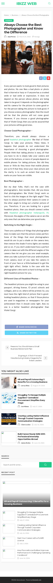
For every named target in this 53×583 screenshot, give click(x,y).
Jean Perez (11, 37)
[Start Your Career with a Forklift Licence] (9, 541)
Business (8, 20)
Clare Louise (25, 425)
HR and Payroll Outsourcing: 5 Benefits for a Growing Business (32, 380)
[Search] (49, 3)
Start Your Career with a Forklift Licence (30, 539)
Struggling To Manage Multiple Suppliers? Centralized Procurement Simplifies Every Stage (32, 399)
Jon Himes (25, 406)
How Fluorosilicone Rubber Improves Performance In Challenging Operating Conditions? (33, 552)
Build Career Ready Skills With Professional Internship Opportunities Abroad (31, 436)
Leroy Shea (25, 386)
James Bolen (25, 443)
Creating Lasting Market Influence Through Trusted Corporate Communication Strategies (33, 418)
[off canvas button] (3, 3)
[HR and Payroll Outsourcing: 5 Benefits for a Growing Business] (26, 494)
